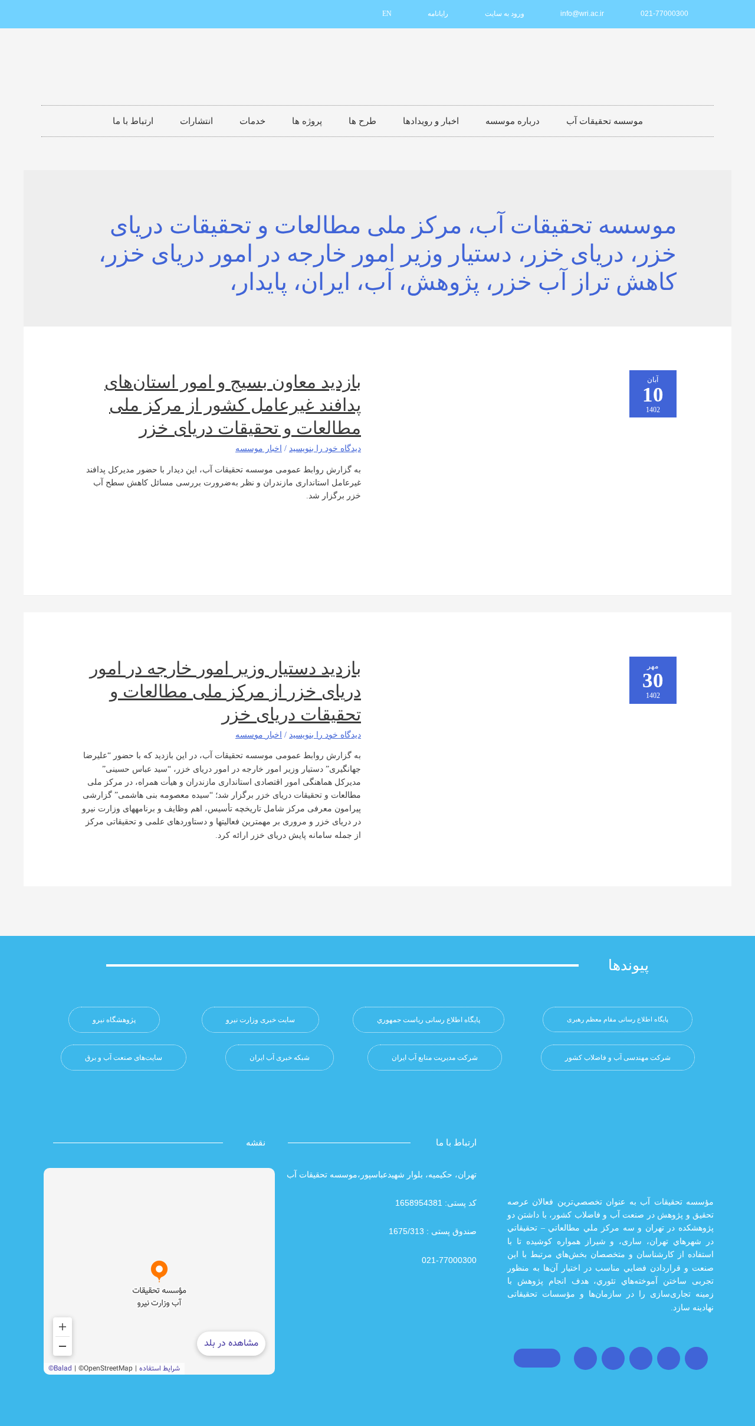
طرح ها (362, 121)
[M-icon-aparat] (135, 14)
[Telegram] (640, 1358)
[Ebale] (58, 14)
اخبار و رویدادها (431, 121)
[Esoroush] (77, 14)
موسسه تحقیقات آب (604, 121)
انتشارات (196, 121)
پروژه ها (307, 121)
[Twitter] (668, 1358)
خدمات (252, 121)
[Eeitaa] (96, 14)
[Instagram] (696, 1358)
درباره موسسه (512, 121)
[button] (617, 1019)
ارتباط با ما (133, 121)
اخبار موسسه (258, 448)
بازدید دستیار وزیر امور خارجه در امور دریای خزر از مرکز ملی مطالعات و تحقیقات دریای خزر (225, 691)
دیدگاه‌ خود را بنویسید (325, 448)
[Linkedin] (116, 14)
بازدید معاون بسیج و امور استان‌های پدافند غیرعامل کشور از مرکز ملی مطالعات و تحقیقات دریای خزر (232, 405)
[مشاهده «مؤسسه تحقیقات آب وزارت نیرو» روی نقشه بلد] (159, 1271)
